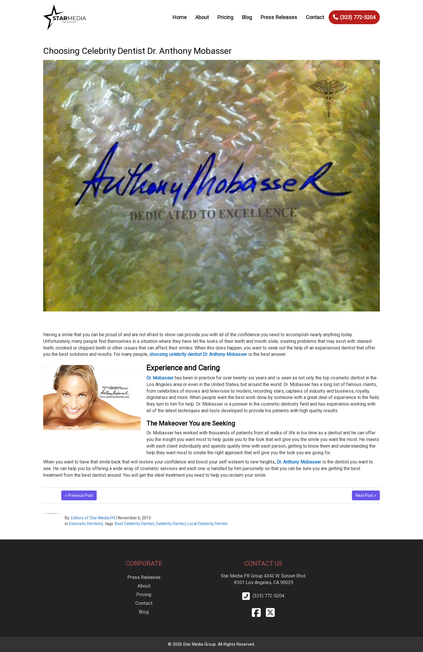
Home (180, 17)
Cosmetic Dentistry (86, 523)
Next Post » (366, 495)
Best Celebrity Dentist (134, 523)
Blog (247, 17)
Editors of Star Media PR (93, 518)
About (202, 17)
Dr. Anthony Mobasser (299, 462)
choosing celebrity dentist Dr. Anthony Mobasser (198, 354)
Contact (315, 17)
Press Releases (279, 17)
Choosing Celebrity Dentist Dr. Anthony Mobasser (137, 51)
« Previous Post (79, 495)
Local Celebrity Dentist (207, 523)
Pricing (225, 17)
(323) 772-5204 (358, 17)
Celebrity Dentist (171, 523)
